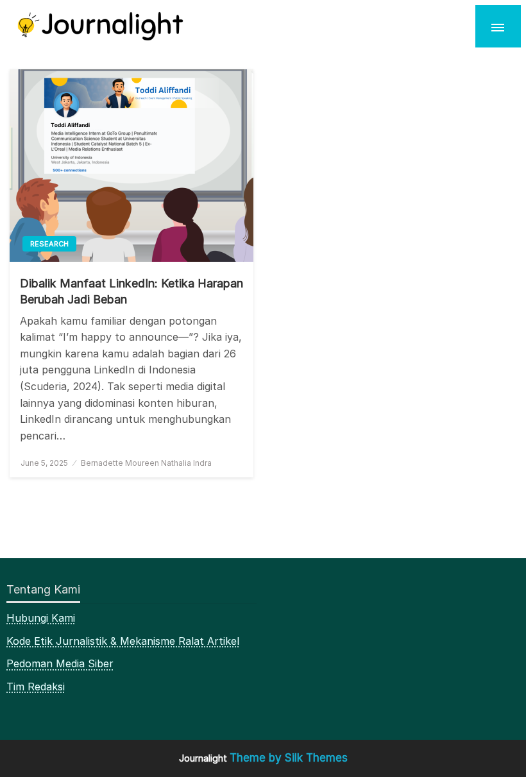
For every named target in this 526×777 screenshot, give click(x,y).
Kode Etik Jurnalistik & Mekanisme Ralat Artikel (122, 641)
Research (49, 243)
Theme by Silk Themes (289, 757)
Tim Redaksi (35, 686)
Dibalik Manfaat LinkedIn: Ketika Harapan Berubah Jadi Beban (131, 291)
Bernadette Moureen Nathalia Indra (146, 463)
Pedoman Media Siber (60, 663)
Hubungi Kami (40, 617)
